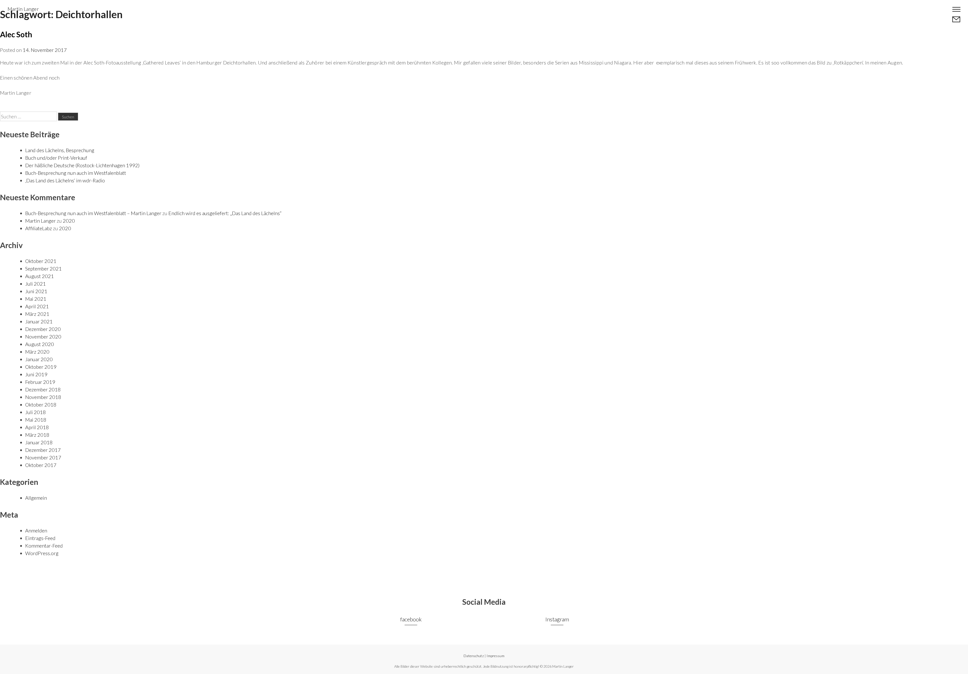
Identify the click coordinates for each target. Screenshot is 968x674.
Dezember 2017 (43, 450)
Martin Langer (23, 9)
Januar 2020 (39, 359)
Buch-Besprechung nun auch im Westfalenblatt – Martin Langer (93, 213)
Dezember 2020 (43, 329)
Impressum (495, 656)
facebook (411, 619)
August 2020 (39, 344)
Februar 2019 (40, 382)
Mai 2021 (35, 299)
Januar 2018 (39, 442)
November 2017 (43, 457)
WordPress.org (41, 553)
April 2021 (37, 306)
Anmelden (36, 530)
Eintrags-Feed (40, 538)
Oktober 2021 (40, 261)
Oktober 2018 (40, 404)
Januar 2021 (39, 321)
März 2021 (37, 314)
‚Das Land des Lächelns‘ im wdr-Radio (65, 180)
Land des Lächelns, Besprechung (59, 150)
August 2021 (39, 276)
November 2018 (43, 397)
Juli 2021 (35, 284)
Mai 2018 (35, 420)
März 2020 (37, 352)
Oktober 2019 (40, 367)
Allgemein (36, 498)
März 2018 (37, 435)
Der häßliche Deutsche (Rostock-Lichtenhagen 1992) (82, 165)
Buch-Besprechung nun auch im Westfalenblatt (75, 173)
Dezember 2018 (43, 389)
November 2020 (43, 336)
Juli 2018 (35, 412)
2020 (69, 221)
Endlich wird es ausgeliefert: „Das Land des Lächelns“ (225, 213)
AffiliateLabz (38, 228)
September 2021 (43, 268)
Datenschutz (474, 656)
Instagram (557, 619)
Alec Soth (16, 34)
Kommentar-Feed (44, 546)
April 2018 (37, 427)
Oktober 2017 (40, 465)
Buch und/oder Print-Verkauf (56, 158)
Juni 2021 (36, 291)
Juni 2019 (36, 374)
